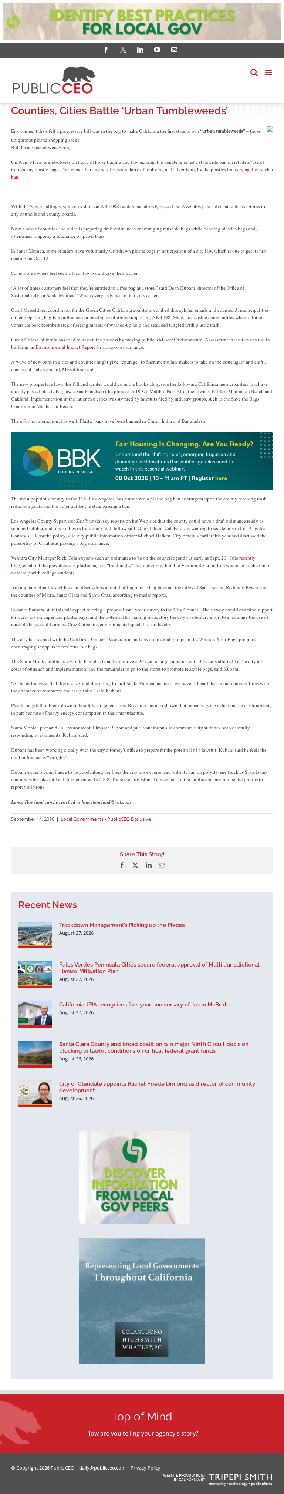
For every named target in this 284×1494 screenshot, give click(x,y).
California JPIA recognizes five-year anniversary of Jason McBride (144, 1004)
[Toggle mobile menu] (269, 72)
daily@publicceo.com (102, 1467)
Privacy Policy (145, 1467)
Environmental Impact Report (65, 347)
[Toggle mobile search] (254, 72)
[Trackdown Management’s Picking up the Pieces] (35, 935)
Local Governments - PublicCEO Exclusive (106, 819)
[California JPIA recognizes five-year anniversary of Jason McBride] (35, 1014)
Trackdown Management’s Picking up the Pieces (122, 925)
